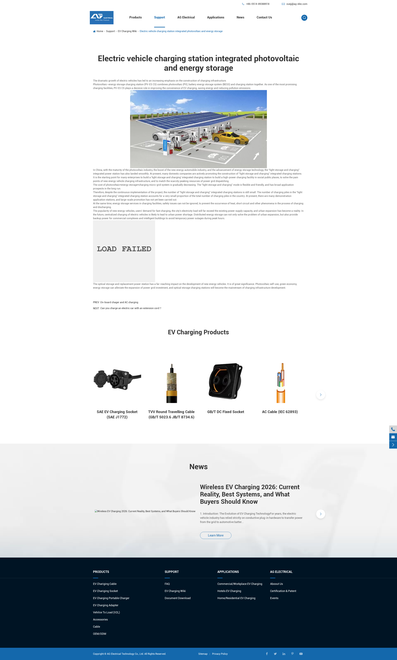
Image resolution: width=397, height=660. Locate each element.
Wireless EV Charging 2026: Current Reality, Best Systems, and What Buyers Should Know (250, 494)
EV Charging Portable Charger (111, 598)
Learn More (215, 535)
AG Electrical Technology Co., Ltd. (125, 653)
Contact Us (264, 17)
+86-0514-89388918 (255, 4)
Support (159, 17)
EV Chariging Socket (105, 591)
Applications (215, 17)
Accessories (100, 619)
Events (274, 598)
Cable (96, 626)
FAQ (167, 583)
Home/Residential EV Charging (236, 598)
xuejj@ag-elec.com (294, 4)
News (240, 17)
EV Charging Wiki (127, 31)
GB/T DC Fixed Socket (225, 412)
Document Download (178, 598)
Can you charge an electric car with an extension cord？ (131, 308)
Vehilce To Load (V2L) (106, 612)
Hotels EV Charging (229, 591)
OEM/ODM (99, 633)
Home (100, 31)
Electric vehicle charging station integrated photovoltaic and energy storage (181, 31)
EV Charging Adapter (105, 605)
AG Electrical (186, 17)
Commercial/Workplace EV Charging (239, 583)
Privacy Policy (220, 653)
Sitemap (202, 653)
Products (135, 17)
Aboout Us (276, 583)
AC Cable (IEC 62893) (280, 412)
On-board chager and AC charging (119, 302)
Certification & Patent (283, 591)
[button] (76, 394)
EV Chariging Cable (104, 583)
